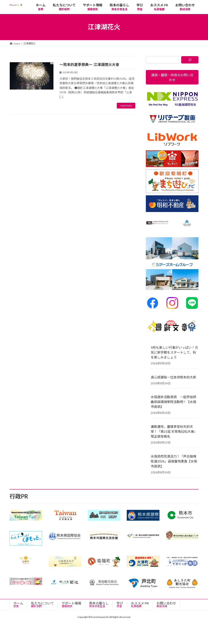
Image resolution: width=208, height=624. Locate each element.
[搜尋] (189, 59)
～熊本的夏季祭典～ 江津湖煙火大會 (89, 64)
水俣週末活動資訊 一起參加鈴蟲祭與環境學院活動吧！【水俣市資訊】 (173, 402)
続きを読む (126, 105)
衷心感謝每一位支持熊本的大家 (173, 377)
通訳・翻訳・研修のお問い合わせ (172, 77)
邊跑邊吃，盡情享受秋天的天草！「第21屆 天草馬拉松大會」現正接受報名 (174, 431)
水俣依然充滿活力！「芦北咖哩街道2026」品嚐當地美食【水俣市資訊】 (174, 461)
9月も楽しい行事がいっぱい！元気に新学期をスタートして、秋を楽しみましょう (174, 352)
